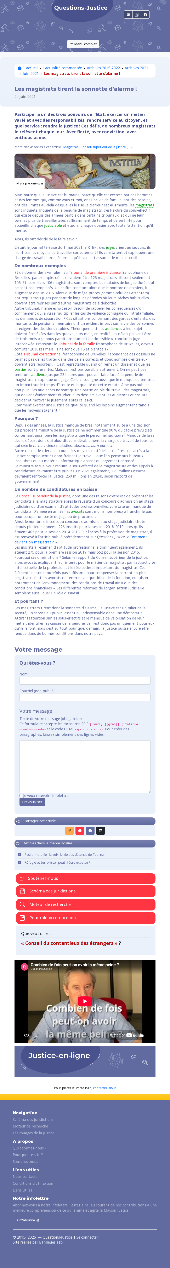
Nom (23, 674)
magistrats (144, 204)
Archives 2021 (136, 67)
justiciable (53, 225)
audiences (113, 328)
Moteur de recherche (49, 904)
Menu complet (85, 44)
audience (39, 374)
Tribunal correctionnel (42, 354)
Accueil (31, 67)
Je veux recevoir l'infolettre (45, 795)
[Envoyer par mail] (69, 831)
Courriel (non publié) (37, 690)
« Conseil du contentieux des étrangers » (70, 943)
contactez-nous (104, 1088)
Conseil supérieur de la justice (44, 495)
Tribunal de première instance (95, 272)
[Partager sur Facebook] (90, 831)
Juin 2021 (31, 73)
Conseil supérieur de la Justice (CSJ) (107, 147)
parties (21, 369)
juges (110, 247)
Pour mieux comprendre (53, 917)
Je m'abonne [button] (26, 1220)
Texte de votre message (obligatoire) (50, 718)
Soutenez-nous (42, 878)
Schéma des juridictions (52, 891)
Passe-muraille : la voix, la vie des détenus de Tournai (64, 854)
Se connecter (87, 1237)
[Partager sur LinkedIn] (100, 831)
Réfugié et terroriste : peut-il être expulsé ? (57, 862)
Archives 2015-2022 (103, 67)
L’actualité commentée (62, 67)
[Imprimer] (79, 831)
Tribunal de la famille (76, 343)
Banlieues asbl (51, 1242)
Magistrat (70, 147)
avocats (77, 511)
